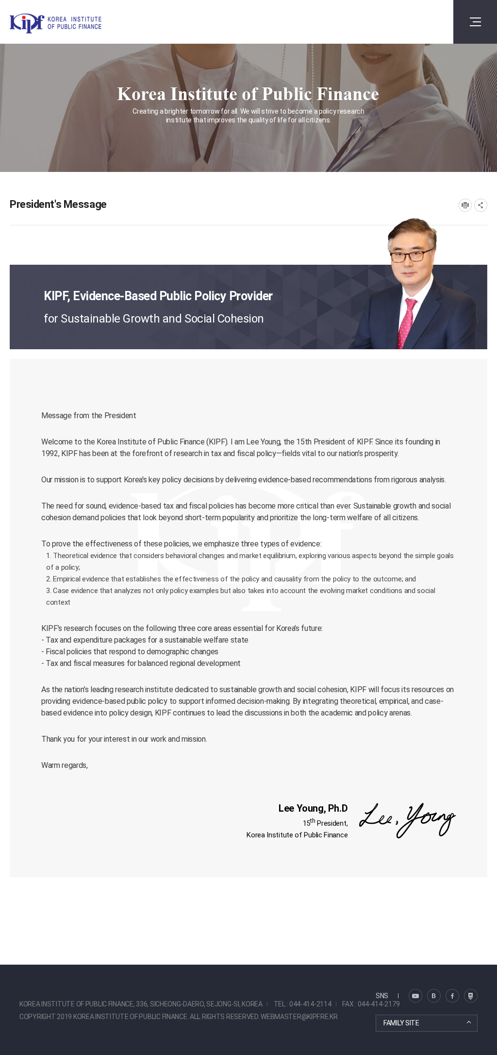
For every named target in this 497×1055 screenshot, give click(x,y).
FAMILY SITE (401, 1023)
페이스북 (452, 996)
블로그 (415, 996)
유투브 (471, 996)
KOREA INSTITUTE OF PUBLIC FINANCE (67, 24)
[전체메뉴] (475, 22)
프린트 (465, 205)
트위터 (434, 996)
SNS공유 (480, 205)
